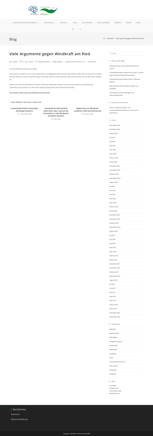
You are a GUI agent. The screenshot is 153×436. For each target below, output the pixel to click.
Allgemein (112, 329)
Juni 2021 (112, 288)
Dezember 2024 (114, 125)
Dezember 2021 (114, 264)
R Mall (14, 62)
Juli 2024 (112, 137)
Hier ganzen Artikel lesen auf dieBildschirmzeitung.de (29, 92)
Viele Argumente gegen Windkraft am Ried (130, 38)
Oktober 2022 (114, 223)
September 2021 (114, 276)
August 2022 (113, 231)
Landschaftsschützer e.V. (75, 62)
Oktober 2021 (114, 272)
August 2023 (113, 182)
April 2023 (112, 199)
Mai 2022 (112, 243)
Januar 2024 (113, 162)
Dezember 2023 (114, 166)
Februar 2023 (113, 207)
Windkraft (92, 62)
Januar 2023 (113, 211)
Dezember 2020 (114, 313)
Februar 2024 (113, 158)
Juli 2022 (112, 235)
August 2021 (113, 280)
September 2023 (114, 178)
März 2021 (112, 300)
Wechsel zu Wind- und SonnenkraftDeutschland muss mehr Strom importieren (123, 110)
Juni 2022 (112, 239)
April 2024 (112, 150)
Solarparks (112, 370)
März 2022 (112, 252)
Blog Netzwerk (44, 62)
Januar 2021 (113, 309)
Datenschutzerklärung (19, 419)
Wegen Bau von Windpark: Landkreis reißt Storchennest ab (87, 109)
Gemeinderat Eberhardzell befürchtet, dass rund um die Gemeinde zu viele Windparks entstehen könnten (56, 112)
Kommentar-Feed (115, 391)
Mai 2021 (112, 292)
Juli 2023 (112, 186)
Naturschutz (113, 366)
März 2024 (112, 154)
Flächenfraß (113, 345)
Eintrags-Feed (114, 388)
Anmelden (112, 386)
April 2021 (112, 296)
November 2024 (114, 129)
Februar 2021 (113, 305)
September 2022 (114, 227)
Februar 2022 (113, 256)
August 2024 (113, 133)
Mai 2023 (112, 194)
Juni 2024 (112, 141)
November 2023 (114, 170)
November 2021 (114, 268)
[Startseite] (104, 38)
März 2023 (112, 203)
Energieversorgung (115, 341)
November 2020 (114, 317)
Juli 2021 (112, 284)
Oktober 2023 (114, 174)
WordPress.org (114, 393)
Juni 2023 (112, 190)
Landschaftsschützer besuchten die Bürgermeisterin (24, 109)
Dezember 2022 (114, 215)
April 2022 (112, 247)
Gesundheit (113, 350)
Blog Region (57, 62)
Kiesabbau (112, 354)
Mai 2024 (112, 146)
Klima (111, 358)
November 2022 (114, 219)
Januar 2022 (113, 260)
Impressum (15, 414)
